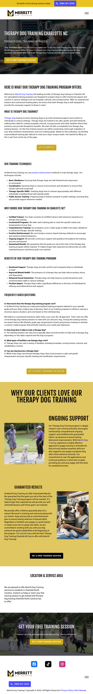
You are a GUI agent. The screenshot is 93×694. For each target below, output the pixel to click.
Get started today (24, 533)
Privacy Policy (67, 690)
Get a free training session (46, 371)
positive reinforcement (41, 172)
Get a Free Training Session (21, 60)
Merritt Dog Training (24, 94)
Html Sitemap (80, 690)
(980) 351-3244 (67, 3)
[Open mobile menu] (87, 13)
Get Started (46, 147)
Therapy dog (9, 118)
